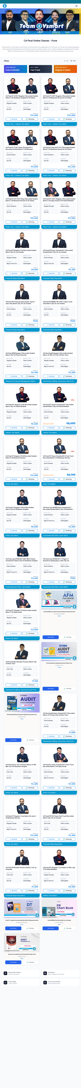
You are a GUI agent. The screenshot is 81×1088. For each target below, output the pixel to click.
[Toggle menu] (76, 6)
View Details (51, 637)
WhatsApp (68, 637)
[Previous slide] (3, 21)
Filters (74, 61)
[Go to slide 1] (39, 31)
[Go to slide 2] (41, 31)
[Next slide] (77, 21)
